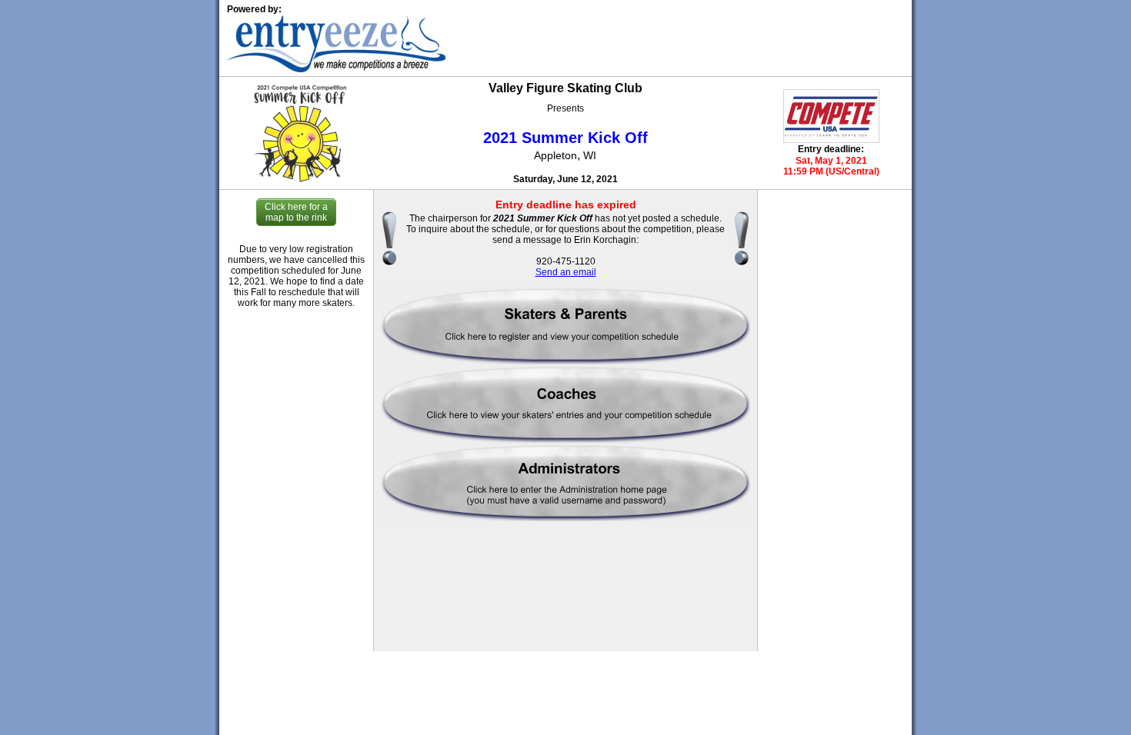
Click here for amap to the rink (296, 212)
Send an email (565, 272)
